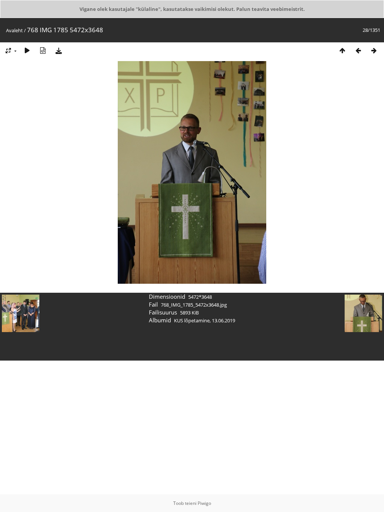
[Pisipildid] (342, 50)
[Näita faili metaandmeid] (43, 50)
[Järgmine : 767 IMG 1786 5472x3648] (374, 50)
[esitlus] (27, 50)
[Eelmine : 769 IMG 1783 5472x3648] (358, 50)
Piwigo (204, 503)
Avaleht (14, 30)
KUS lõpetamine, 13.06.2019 (204, 320)
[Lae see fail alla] (58, 50)
